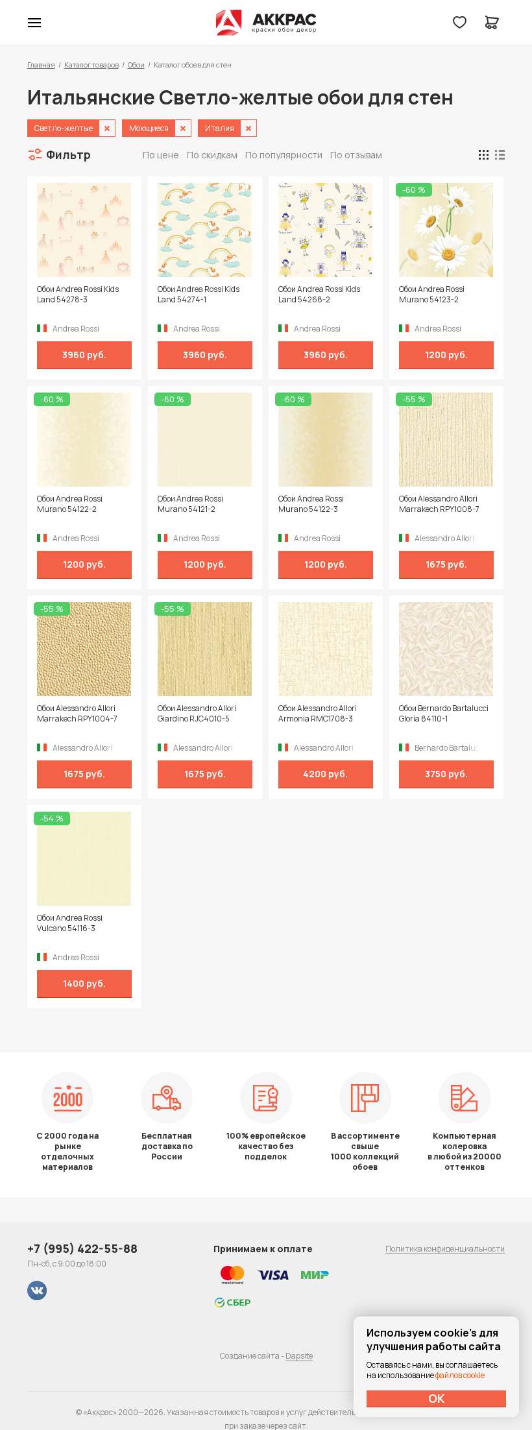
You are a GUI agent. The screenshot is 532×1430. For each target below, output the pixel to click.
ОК (436, 1398)
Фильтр (68, 154)
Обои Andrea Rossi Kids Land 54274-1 (198, 294)
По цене (161, 155)
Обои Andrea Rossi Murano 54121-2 (190, 504)
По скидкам (212, 155)
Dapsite (299, 1355)
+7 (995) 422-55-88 (82, 1248)
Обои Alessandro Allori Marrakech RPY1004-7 (77, 713)
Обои (136, 64)
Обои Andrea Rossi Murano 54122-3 (311, 504)
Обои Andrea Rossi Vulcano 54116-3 (70, 923)
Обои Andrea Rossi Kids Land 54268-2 (319, 294)
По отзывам (356, 155)
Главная (41, 64)
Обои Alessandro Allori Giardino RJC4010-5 (197, 713)
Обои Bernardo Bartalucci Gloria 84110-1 (444, 713)
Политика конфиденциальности (445, 1248)
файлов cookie (460, 1375)
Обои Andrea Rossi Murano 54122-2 (70, 504)
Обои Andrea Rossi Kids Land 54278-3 (78, 294)
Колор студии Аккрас (266, 23)
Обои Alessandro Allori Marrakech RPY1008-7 (439, 504)
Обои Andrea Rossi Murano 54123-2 (432, 294)
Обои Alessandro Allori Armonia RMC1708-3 (317, 713)
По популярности (283, 155)
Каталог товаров (91, 64)
